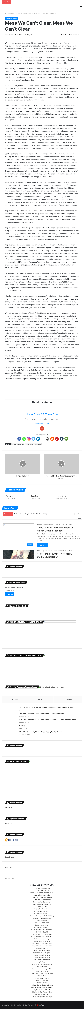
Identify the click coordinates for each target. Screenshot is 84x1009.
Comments (68, 699)
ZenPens (41, 1005)
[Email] (66, 439)
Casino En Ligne (42, 906)
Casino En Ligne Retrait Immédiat (42, 973)
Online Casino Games (42, 925)
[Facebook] (19, 439)
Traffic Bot (8, 868)
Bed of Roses (61, 496)
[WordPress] (47, 439)
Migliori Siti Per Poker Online (42, 992)
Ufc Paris (42, 962)
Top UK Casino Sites (42, 923)
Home (8, 14)
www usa (8, 823)
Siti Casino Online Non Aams (42, 943)
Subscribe (10, 594)
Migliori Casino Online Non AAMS (42, 987)
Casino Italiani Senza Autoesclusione (42, 893)
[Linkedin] (38, 439)
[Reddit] (52, 439)
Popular (15, 699)
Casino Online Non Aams (42, 941)
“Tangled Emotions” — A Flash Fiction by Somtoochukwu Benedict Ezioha (46, 707)
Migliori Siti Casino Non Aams (42, 946)
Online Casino (42, 983)
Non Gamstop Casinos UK (42, 902)
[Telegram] (43, 439)
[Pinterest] (57, 439)
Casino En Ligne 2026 (42, 980)
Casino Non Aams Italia (42, 895)
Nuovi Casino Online (42, 890)
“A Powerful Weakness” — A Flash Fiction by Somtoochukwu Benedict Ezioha (47, 720)
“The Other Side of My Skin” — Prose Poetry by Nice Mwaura (41, 732)
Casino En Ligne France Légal (42, 996)
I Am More (9, 496)
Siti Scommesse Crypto (42, 960)
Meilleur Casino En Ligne (42, 939)
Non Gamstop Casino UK (42, 911)
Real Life (22, 726)
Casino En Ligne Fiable (42, 909)
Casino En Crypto (42, 948)
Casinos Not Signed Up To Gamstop (42, 916)
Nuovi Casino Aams (42, 978)
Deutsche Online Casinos (42, 900)
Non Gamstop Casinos (42, 888)
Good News (35, 496)
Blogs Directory (10, 857)
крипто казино (42, 966)
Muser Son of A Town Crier (13, 35)
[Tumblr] (62, 439)
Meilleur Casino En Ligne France (42, 985)
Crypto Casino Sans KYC (42, 990)
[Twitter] (33, 439)
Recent (41, 699)
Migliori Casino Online (42, 994)
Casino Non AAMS (42, 920)
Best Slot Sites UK (42, 932)
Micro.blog (8, 807)
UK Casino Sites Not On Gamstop (42, 930)
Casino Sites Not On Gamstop (42, 897)
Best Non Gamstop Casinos (42, 918)
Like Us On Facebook (17, 606)
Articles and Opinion (19, 14)
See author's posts (42, 424)
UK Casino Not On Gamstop (42, 934)
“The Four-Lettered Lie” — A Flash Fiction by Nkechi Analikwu (41, 714)
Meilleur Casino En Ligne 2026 (42, 969)
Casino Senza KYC (42, 971)
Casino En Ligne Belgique (42, 953)
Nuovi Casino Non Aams (42, 976)
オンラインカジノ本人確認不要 (42, 964)
